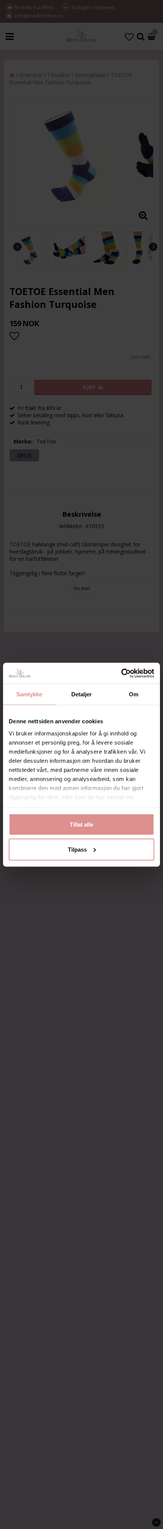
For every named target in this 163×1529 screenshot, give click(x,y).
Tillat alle (81, 824)
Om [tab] (133, 694)
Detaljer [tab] (81, 694)
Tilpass (77, 849)
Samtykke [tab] (29, 694)
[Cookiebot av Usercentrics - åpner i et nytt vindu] (121, 673)
